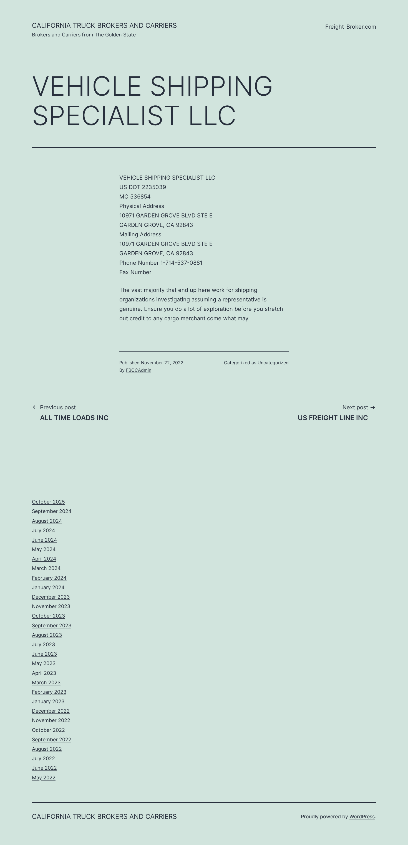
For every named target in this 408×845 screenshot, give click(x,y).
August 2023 (47, 635)
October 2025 (48, 502)
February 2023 (49, 692)
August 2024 (47, 521)
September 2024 (52, 511)
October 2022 (48, 730)
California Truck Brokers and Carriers (104, 25)
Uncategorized (273, 362)
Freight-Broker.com (350, 26)
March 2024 (46, 568)
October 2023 (48, 616)
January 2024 (48, 587)
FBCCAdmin (138, 370)
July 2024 (43, 530)
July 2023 (43, 644)
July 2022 (43, 758)
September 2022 (51, 739)
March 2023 (46, 682)
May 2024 (44, 549)
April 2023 (44, 673)
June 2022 (44, 768)
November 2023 (51, 606)
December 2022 (51, 711)
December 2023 (51, 597)
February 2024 (49, 578)
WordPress (362, 816)
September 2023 (51, 625)
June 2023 (44, 654)
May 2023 (44, 663)
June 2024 (44, 540)
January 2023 (48, 701)
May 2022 (44, 777)
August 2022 (47, 749)
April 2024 (44, 559)
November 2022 (51, 720)
